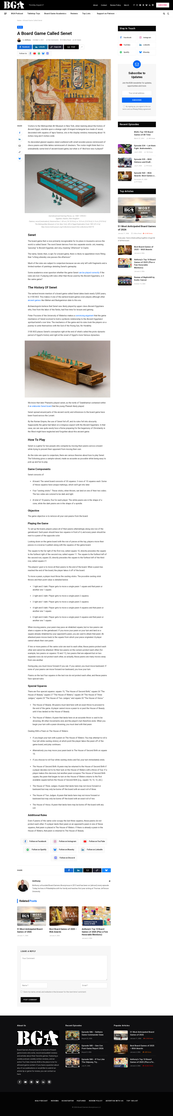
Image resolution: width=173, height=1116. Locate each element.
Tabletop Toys (33, 13)
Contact (104, 5)
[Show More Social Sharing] (81, 47)
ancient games (34, 300)
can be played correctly (89, 272)
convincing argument (84, 315)
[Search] (164, 13)
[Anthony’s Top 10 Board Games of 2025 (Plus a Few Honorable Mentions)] (96, 916)
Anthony (28, 40)
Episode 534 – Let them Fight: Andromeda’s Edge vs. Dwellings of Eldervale (145, 147)
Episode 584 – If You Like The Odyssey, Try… (93, 1060)
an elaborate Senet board (41, 406)
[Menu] (5, 13)
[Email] (19, 145)
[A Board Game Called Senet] (64, 89)
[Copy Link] (19, 152)
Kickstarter (68, 1101)
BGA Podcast (17, 13)
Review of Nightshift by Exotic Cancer (144, 278)
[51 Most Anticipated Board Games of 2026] (31, 916)
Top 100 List (132, 1101)
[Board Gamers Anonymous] (14, 5)
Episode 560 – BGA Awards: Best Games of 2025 (144, 174)
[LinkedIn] (19, 139)
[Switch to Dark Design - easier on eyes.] (168, 14)
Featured (81, 1101)
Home (19, 20)
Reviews (74, 13)
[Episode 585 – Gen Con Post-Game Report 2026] (72, 1049)
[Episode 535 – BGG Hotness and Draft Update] (125, 162)
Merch (126, 5)
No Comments (53, 40)
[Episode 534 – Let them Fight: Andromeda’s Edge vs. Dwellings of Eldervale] (125, 149)
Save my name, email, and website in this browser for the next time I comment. (54, 992)
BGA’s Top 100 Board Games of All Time (143, 133)
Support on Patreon (105, 13)
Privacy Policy (138, 109)
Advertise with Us (114, 1101)
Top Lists (86, 13)
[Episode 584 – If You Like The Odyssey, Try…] (72, 1062)
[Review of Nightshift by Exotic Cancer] (125, 280)
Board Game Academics (55, 13)
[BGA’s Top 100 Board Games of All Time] (125, 135)
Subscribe (162, 5)
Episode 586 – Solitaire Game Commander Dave (92, 1033)
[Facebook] (19, 132)
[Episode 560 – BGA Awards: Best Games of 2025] (125, 176)
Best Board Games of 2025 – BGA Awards (63, 930)
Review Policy (115, 5)
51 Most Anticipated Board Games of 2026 (29, 930)
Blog (20, 27)
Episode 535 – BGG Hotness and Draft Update (143, 160)
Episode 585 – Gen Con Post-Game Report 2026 (92, 1047)
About (95, 5)
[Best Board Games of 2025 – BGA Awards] (63, 916)
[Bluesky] (19, 158)
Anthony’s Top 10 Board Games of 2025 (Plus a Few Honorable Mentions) (95, 932)
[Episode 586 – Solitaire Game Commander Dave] (72, 1035)
